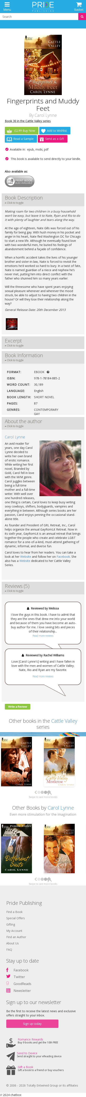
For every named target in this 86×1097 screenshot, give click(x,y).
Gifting (10, 924)
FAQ (9, 950)
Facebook (63, 557)
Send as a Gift (54, 139)
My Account (14, 931)
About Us (12, 943)
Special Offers (15, 918)
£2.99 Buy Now (24, 131)
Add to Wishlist (57, 131)
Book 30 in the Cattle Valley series (28, 121)
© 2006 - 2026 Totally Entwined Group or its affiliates (42, 1085)
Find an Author (16, 937)
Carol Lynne (46, 115)
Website (25, 557)
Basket (78, 10)
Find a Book (14, 912)
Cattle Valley (64, 720)
